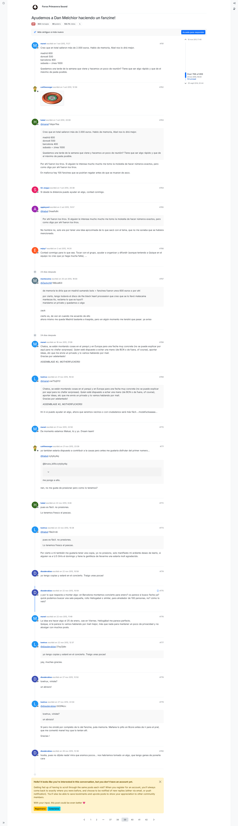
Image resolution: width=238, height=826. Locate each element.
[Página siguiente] (153, 820)
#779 (161, 702)
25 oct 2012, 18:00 (69, 279)
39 (125, 819)
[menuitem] (234, 3)
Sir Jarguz (44, 188)
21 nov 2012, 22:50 (65, 427)
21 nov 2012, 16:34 (66, 377)
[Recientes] (3, 3)
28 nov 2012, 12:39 (71, 751)
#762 (161, 87)
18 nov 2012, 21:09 (64, 342)
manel (43, 43)
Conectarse (54, 809)
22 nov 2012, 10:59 (71, 591)
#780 (161, 751)
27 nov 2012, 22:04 (66, 702)
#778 (161, 677)
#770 (161, 427)
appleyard (44, 207)
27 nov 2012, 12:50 (71, 677)
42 (146, 819)
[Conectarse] (234, 3)
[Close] (160, 782)
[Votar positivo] (146, 79)
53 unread (191, 79)
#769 (161, 377)
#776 (161, 616)
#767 (161, 279)
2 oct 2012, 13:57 (67, 207)
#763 (161, 120)
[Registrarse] (234, 9)
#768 (161, 342)
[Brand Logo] (36, 6)
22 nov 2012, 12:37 (66, 642)
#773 (161, 528)
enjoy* (43, 248)
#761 (162, 43)
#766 (161, 248)
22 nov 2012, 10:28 (66, 528)
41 (139, 819)
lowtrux (43, 377)
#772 (161, 503)
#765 (161, 207)
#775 (161, 591)
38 (117, 819)
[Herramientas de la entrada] (161, 79)
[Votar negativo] (155, 79)
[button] (3, 822)
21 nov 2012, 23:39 (71, 446)
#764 (161, 188)
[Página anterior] (84, 820)
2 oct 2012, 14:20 (64, 248)
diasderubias (46, 571)
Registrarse (40, 809)
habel (42, 120)
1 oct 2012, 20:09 (63, 120)
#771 (162, 446)
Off (33, 24)
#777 (162, 642)
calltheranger (46, 87)
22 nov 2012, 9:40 (63, 503)
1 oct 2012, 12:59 (70, 87)
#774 (162, 571)
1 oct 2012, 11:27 (63, 43)
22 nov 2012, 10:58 (71, 571)
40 (132, 819)
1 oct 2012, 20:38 (67, 188)
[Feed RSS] (80, 23)
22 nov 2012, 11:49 (64, 616)
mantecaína (45, 279)
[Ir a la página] (103, 820)
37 (110, 819)
